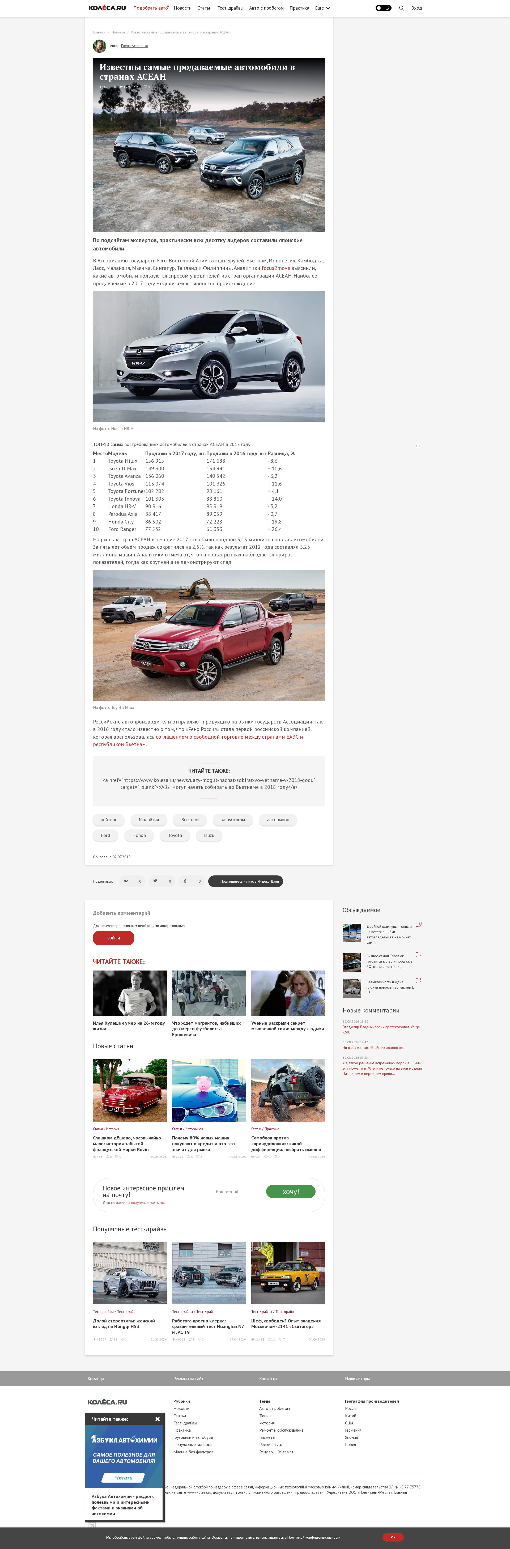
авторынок (278, 819)
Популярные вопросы (192, 1444)
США (349, 1422)
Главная (99, 32)
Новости (183, 8)
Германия (353, 1430)
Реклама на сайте (189, 1378)
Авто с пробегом (266, 8)
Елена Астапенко (134, 45)
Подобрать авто (150, 8)
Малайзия (149, 819)
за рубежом (233, 819)
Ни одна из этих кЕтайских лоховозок (373, 1047)
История (267, 1422)
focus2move (276, 268)
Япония (351, 1437)
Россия (351, 1408)
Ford (105, 835)
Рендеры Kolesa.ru (276, 1451)
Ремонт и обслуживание (281, 1430)
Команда (96, 1378)
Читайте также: (119, 962)
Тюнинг (265, 1415)
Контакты (268, 1378)
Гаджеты (267, 1437)
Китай (350, 1415)
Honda (139, 835)
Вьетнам (190, 819)
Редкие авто (270, 1444)
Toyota (175, 835)
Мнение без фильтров (193, 1451)
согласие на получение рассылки (138, 1202)
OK (393, 1537)
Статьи (204, 8)
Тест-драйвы (230, 8)
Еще (319, 8)
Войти (113, 938)
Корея (350, 1444)
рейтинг (109, 819)
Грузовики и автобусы (193, 1437)
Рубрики (181, 1401)
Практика (299, 8)
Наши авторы (357, 1378)
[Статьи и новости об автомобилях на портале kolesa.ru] (107, 7)
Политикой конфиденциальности (313, 1537)
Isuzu (209, 835)
